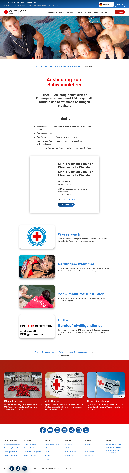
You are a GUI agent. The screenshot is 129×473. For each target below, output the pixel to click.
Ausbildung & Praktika (11, 448)
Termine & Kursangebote (32, 452)
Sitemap (47, 455)
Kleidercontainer (70, 452)
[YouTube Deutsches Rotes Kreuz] (50, 430)
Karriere (97, 12)
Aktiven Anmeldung (98, 401)
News (90, 12)
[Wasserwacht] (37, 237)
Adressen (48, 448)
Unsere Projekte (29, 448)
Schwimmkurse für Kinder (81, 293)
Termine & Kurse (81, 12)
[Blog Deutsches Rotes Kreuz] (79, 430)
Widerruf (47, 459)
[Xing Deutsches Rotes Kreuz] (72, 430)
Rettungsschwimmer (76, 264)
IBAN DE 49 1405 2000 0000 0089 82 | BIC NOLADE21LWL (114, 450)
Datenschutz (89, 452)
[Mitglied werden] (23, 385)
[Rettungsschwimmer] (37, 266)
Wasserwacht (69, 234)
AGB (86, 448)
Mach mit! (104, 12)
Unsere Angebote (30, 444)
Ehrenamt (68, 444)
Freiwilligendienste (10, 452)
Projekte (70, 12)
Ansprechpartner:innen (52, 444)
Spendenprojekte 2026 (113, 444)
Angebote (62, 12)
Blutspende (69, 455)
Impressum (89, 455)
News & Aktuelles (30, 455)
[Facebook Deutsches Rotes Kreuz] (43, 430)
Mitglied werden (13, 401)
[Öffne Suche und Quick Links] (111, 12)
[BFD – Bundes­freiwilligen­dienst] (37, 326)
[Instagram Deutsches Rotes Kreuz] (57, 430)
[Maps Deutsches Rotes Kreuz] (86, 430)
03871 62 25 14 (68, 199)
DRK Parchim (52, 12)
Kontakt (47, 452)
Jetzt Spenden (53, 401)
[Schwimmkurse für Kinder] (37, 296)
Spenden (120, 12)
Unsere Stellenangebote (12, 444)
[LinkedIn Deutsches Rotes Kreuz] (64, 430)
